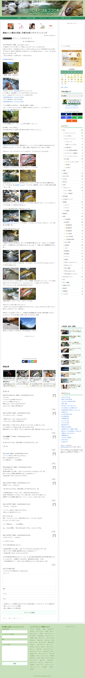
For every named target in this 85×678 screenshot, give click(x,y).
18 (71, 79)
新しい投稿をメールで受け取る (12, 608)
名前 (4, 588)
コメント (6, 573)
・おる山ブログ (64, 441)
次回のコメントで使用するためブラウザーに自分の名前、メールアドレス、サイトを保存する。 (30, 604)
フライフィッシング (7, 38)
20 (78, 79)
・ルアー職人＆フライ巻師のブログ (69, 407)
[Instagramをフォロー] (29, 361)
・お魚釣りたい (64, 412)
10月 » (66, 87)
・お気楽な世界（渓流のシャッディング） (71, 409)
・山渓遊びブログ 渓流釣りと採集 (69, 429)
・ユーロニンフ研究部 (66, 437)
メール (4, 593)
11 (71, 77)
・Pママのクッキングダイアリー (68, 405)
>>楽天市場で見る (8, 97)
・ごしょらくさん (65, 420)
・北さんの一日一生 (65, 397)
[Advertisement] (16, 346)
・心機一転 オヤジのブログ (67, 433)
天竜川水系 (25, 38)
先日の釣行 (17, 90)
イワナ (30, 38)
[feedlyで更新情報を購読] (32, 361)
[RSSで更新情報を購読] (35, 361)
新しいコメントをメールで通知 (12, 606)
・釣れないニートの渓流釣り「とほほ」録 (71, 431)
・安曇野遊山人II (65, 435)
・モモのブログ (64, 439)
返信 (54, 409)
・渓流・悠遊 (64, 403)
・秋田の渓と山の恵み (66, 426)
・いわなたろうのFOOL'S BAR (68, 401)
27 (78, 81)
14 (81, 77)
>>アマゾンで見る (19, 97)
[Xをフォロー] (26, 361)
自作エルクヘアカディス (10, 145)
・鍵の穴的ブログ (65, 424)
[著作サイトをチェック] (23, 361)
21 (81, 79)
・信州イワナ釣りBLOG (66, 399)
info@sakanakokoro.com (66, 446)
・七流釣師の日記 (65, 418)
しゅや (7, 453)
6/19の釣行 (6, 59)
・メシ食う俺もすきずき (66, 414)
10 (68, 77)
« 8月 (62, 87)
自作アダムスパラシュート (10, 223)
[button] (81, 46)
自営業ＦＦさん (19, 185)
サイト (4, 599)
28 (81, 81)
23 (65, 81)
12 (75, 77)
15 (62, 79)
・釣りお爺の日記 (65, 416)
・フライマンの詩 (65, 422)
